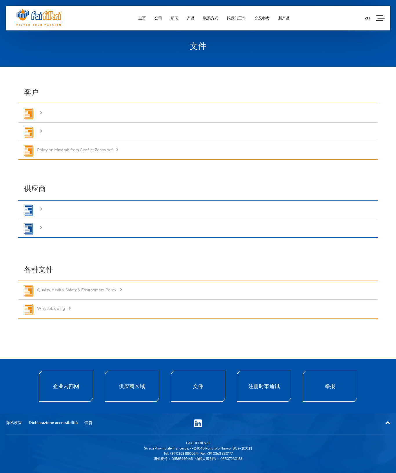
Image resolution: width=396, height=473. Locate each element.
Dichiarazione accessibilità (53, 422)
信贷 (88, 422)
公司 (158, 18)
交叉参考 (262, 18)
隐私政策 (14, 422)
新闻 (174, 18)
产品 (191, 18)
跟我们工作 (236, 18)
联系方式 (210, 18)
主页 (142, 18)
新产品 (284, 18)
